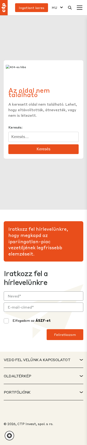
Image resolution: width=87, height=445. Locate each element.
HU (54, 7)
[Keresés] (70, 7)
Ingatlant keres (31, 8)
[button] (9, 435)
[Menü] (79, 8)
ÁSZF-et (43, 320)
